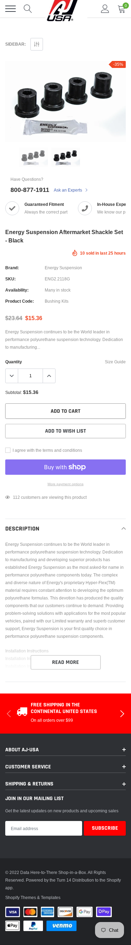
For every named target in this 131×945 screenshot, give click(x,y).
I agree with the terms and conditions (47, 450)
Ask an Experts (68, 190)
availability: (17, 290)
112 (16, 497)
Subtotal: (13, 392)
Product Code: (19, 301)
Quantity (13, 361)
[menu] (10, 8)
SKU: (10, 278)
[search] (28, 8)
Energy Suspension (63, 267)
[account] (105, 8)
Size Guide (115, 361)
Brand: (12, 267)
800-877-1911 (29, 189)
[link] (33, 157)
